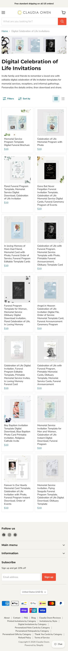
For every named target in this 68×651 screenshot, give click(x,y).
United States (32, 592)
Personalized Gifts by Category (17, 634)
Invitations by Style (48, 621)
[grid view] (56, 98)
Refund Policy (24, 637)
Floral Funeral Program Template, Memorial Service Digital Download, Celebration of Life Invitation (16, 192)
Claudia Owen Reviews (50, 617)
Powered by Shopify (34, 645)
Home (5, 31)
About (7, 617)
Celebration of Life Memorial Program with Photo (49, 142)
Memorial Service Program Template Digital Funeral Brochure (17, 142)
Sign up (48, 577)
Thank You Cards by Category (48, 634)
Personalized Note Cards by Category (32, 627)
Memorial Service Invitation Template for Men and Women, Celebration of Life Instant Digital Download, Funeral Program (49, 435)
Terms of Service (42, 637)
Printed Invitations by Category (21, 621)
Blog (33, 617)
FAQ (26, 617)
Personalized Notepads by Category (32, 631)
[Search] (62, 21)
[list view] (62, 98)
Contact (16, 617)
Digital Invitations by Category (32, 624)
